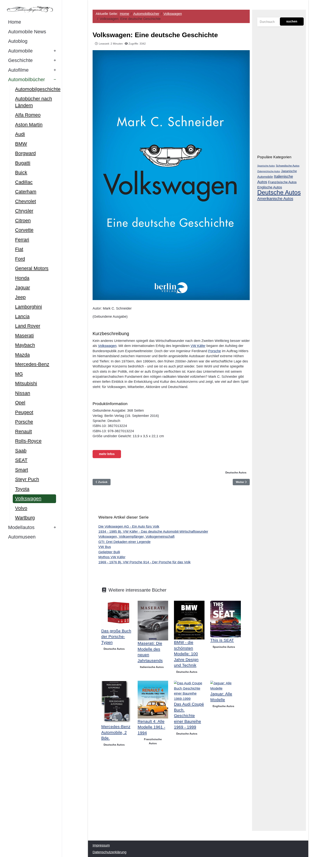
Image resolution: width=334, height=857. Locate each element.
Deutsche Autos (235, 472)
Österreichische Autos (268, 171)
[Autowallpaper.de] (31, 9)
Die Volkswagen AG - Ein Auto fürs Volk (128, 526)
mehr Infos (107, 454)
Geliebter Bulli (109, 552)
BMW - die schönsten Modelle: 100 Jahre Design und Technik (186, 653)
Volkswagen (107, 346)
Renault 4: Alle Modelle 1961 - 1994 (151, 727)
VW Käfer (198, 346)
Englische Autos (223, 706)
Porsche (214, 351)
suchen (291, 21)
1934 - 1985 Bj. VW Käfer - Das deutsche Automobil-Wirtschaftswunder (153, 531)
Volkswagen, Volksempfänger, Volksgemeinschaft (136, 537)
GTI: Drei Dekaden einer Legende (124, 542)
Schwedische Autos (287, 165)
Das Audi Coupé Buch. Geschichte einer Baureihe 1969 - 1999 (189, 715)
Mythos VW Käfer (111, 557)
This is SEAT (222, 640)
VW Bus (104, 547)
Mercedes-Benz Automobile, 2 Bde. (115, 732)
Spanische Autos (224, 646)
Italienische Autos (152, 667)
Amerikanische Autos (275, 198)
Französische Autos (153, 741)
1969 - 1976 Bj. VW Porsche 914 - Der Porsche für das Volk (144, 562)
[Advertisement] (171, 794)
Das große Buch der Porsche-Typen (116, 636)
